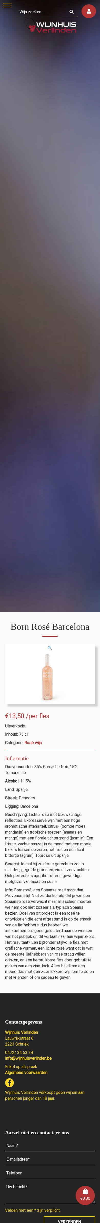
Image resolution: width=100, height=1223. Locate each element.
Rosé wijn (33, 742)
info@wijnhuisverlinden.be (28, 1058)
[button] (50, 648)
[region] (50, 306)
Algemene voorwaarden (26, 1072)
